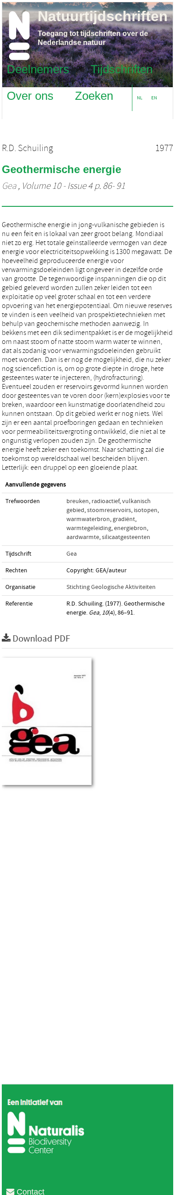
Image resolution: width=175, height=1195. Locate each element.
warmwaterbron (88, 519)
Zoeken (94, 95)
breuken (77, 501)
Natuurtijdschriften (103, 16)
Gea (9, 186)
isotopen (146, 510)
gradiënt (124, 519)
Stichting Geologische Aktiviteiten (111, 587)
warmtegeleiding (88, 528)
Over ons (30, 95)
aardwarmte (82, 537)
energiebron (130, 528)
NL (139, 98)
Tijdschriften (122, 68)
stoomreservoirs (109, 510)
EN (154, 98)
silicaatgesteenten (126, 537)
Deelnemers (38, 68)
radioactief (105, 501)
